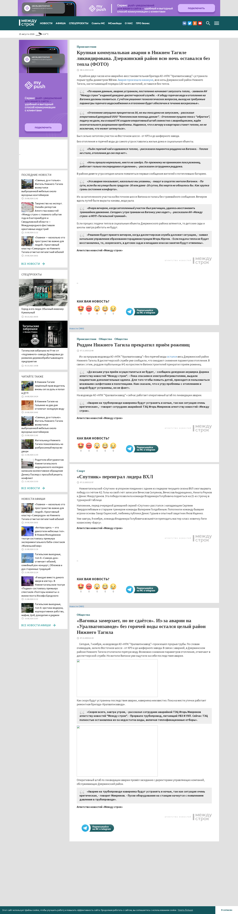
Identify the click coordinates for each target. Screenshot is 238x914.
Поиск (208, 23)
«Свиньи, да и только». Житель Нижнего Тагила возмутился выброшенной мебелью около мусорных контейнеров (42, 187)
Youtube (200, 23)
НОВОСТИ (46, 23)
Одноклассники (195, 23)
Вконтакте (184, 23)
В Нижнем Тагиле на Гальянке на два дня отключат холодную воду (50, 405)
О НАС (129, 23)
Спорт (81, 470)
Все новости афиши (36, 625)
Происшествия (86, 46)
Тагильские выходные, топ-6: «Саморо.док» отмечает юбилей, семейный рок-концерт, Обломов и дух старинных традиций (41, 561)
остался (172, 356)
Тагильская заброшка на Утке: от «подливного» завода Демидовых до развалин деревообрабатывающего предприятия (42, 356)
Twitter (190, 23)
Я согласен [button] (226, 909)
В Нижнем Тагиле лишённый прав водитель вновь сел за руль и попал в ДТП (43, 387)
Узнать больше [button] (185, 909)
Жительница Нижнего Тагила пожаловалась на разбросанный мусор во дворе (42, 446)
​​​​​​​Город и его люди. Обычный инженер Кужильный (42, 310)
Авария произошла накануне (135, 80)
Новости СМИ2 (76, 328)
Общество (105, 339)
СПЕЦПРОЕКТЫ (78, 23)
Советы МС (98, 23)
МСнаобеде (115, 23)
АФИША (61, 23)
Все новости (30, 264)
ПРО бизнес (143, 23)
